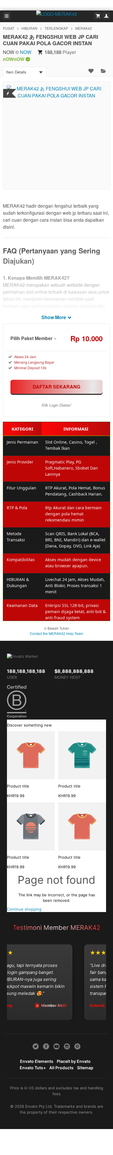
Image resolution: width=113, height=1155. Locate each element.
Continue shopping (24, 909)
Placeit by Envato (74, 1061)
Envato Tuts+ (33, 1067)
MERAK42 (83, 28)
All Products (61, 1067)
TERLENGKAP (56, 28)
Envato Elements (36, 1061)
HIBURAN (29, 28)
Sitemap (85, 1067)
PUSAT (8, 28)
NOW (25, 52)
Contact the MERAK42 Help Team (56, 633)
